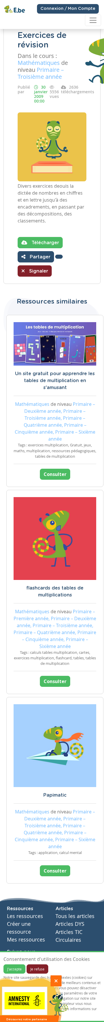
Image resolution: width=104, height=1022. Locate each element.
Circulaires (68, 940)
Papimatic (54, 795)
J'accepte (14, 969)
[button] (59, 257)
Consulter (55, 474)
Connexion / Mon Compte (67, 9)
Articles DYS (69, 924)
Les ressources (25, 916)
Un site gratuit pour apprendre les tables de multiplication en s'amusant (55, 380)
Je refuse (37, 969)
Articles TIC (68, 932)
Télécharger (44, 242)
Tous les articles (74, 916)
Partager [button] (39, 257)
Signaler (38, 271)
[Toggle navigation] (93, 20)
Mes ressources (26, 939)
